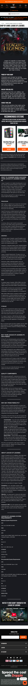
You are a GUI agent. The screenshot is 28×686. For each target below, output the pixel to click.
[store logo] (13, 6)
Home (2, 23)
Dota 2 (2, 154)
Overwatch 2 (11, 157)
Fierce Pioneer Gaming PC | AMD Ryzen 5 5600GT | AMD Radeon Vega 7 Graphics (8, 143)
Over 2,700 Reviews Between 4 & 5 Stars (14, 1)
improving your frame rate (19, 325)
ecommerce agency (14, 666)
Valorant (12, 155)
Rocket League (4, 157)
